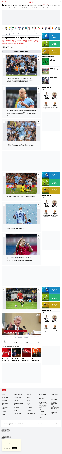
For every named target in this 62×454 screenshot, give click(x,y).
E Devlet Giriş (16, 401)
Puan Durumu (26, 7)
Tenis (15, 7)
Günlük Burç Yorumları (18, 403)
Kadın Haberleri (5, 404)
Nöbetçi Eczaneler (17, 397)
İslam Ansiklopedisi (42, 402)
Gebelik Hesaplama (54, 400)
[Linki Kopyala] (27, 47)
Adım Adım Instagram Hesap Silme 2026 (55, 411)
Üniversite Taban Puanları (42, 396)
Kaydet (56, 423)
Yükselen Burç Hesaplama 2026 (54, 403)
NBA (22, 7)
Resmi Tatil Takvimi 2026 (54, 413)
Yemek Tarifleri (29, 393)
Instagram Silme (17, 413)
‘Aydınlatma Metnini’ (6, 445)
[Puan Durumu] (51, 44)
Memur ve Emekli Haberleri (5, 408)
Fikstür (32, 7)
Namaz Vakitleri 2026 (18, 394)
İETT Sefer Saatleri (54, 399)
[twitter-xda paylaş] (18, 47)
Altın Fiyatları (4, 410)
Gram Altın (28, 400)
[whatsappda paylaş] (23, 47)
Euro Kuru (4, 412)
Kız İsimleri (40, 417)
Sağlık (31, 5)
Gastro (45, 5)
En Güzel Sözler (41, 411)
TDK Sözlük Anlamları (42, 394)
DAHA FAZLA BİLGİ (7, 448)
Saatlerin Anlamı (30, 396)
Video (49, 5)
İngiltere (13, 33)
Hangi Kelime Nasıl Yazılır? (42, 410)
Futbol (7, 7)
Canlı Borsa (16, 393)
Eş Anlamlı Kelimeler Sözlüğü (42, 407)
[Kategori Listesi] (60, 1)
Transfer (3, 7)
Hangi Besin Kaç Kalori (43, 405)
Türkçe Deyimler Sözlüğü (55, 394)
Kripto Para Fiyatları (5, 414)
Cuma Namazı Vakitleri (18, 396)
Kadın (28, 5)
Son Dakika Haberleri (6, 393)
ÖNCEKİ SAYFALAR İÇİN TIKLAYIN (21, 51)
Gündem (10, 5)
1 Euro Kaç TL (29, 410)
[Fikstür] (51, 36)
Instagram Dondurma (18, 412)
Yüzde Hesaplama (54, 404)
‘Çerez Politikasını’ (14, 445)
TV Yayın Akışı (16, 410)
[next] (40, 355)
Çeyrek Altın (29, 401)
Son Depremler (17, 404)
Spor (4, 5)
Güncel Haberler (5, 397)
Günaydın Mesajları (30, 398)
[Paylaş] (38, 56)
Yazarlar (40, 7)
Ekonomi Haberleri (5, 396)
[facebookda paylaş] (15, 47)
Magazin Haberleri (5, 398)
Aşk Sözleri (28, 397)
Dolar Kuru (4, 411)
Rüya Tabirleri (41, 398)
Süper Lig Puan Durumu (31, 413)
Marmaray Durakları (42, 414)
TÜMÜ (43, 89)
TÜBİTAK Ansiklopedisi (43, 403)
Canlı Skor (36, 7)
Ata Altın (28, 404)
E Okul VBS (16, 400)
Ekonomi (15, 5)
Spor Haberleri (4, 400)
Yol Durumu (16, 407)
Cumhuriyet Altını (30, 406)
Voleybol (18, 7)
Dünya (19, 5)
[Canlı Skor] (51, 51)
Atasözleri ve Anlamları (55, 393)
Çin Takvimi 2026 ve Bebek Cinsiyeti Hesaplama (54, 397)
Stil (52, 5)
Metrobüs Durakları (42, 412)
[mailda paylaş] (25, 47)
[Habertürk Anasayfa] (31, 1)
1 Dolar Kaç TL (29, 409)
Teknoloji (40, 5)
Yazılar (35, 5)
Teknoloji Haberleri (5, 406)
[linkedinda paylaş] (20, 47)
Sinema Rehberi (17, 409)
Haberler (3, 33)
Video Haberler (41, 393)
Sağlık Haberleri (5, 403)
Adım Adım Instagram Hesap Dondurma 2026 (55, 408)
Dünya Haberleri (5, 401)
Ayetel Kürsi (29, 394)
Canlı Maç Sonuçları (30, 412)
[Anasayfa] (4, 390)
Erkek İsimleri (41, 415)
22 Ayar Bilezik (29, 407)
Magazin (24, 5)
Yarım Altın (28, 403)
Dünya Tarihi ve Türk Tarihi (42, 400)
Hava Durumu (16, 406)
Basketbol (11, 7)
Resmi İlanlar (57, 5)
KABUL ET (15, 448)
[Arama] (1, 1)
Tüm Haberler (45, 7)
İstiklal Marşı (16, 398)
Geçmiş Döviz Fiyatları (55, 406)
